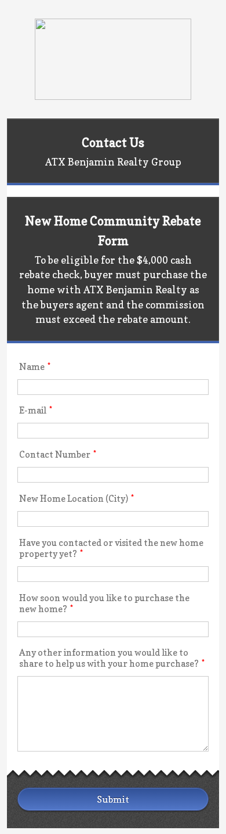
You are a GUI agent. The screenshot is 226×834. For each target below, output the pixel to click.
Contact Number (57, 454)
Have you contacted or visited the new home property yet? (111, 548)
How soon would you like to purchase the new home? (104, 603)
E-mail (35, 410)
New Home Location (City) (76, 498)
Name (34, 366)
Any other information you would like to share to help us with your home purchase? (112, 658)
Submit (113, 799)
